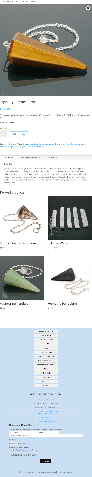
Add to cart (19, 134)
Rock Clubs (46, 381)
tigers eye (41, 147)
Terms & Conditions (46, 340)
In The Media (46, 373)
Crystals (26, 144)
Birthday (13, 439)
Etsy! (71, 472)
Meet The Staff (46, 352)
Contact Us (46, 344)
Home (2, 1)
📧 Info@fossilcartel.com (46, 421)
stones (26, 147)
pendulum (82, 144)
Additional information (30, 157)
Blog (46, 369)
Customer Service (46, 331)
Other (8, 1)
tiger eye (32, 147)
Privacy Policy (46, 335)
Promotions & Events (46, 360)
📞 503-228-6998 (45, 417)
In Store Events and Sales (25, 450)
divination (33, 144)
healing (41, 144)
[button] (88, 8)
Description (8, 157)
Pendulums (15, 1)
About (46, 348)
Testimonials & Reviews (46, 365)
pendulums (18, 147)
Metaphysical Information (24, 455)
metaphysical (55, 144)
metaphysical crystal (69, 144)
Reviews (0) (52, 157)
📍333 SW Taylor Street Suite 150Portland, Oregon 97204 (46, 412)
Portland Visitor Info (46, 356)
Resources (46, 377)
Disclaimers (46, 385)
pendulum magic (6, 147)
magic (47, 144)
